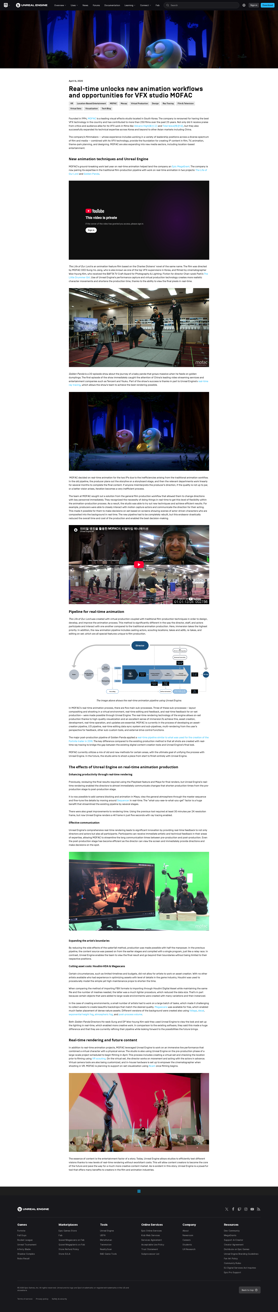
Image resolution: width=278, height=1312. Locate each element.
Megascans (161, 1007)
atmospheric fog (104, 1014)
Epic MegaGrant (181, 166)
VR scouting (99, 1058)
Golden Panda (91, 173)
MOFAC (92, 118)
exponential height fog (81, 1014)
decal (201, 1010)
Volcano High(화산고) (145, 125)
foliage (193, 1010)
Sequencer (123, 800)
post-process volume (130, 1014)
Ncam (152, 1066)
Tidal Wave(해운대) (173, 125)
